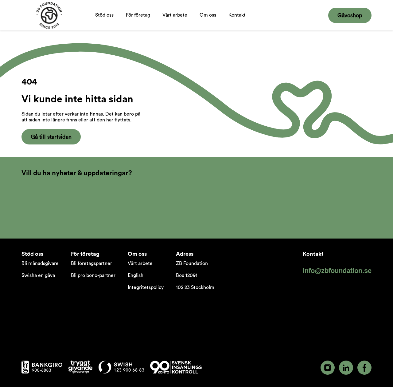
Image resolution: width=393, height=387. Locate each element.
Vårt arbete (174, 21)
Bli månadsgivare (40, 263)
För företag (135, 21)
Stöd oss (104, 21)
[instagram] (328, 368)
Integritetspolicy (146, 287)
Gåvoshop (349, 15)
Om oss (207, 21)
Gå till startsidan (51, 137)
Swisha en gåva (38, 275)
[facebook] (364, 368)
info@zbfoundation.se (337, 270)
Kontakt (237, 15)
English (135, 275)
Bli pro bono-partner (93, 275)
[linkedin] (346, 368)
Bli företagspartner (91, 263)
